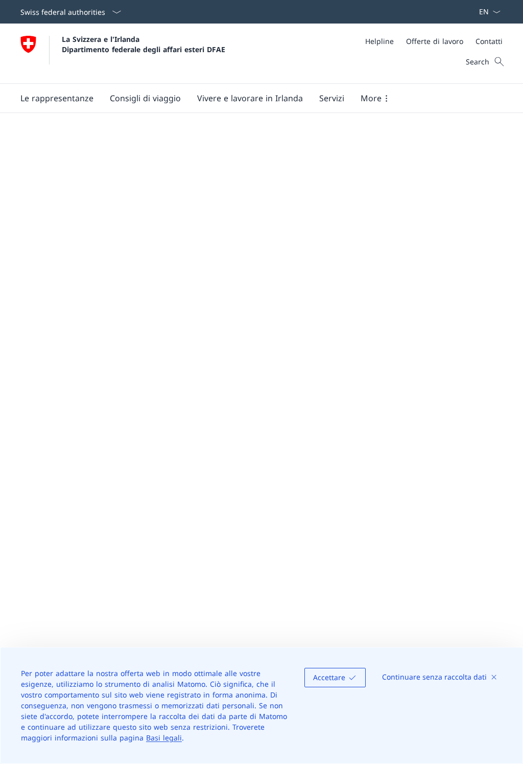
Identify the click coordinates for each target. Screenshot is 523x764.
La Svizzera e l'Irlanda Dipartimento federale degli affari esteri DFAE (143, 44)
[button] (57, 98)
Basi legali (164, 738)
